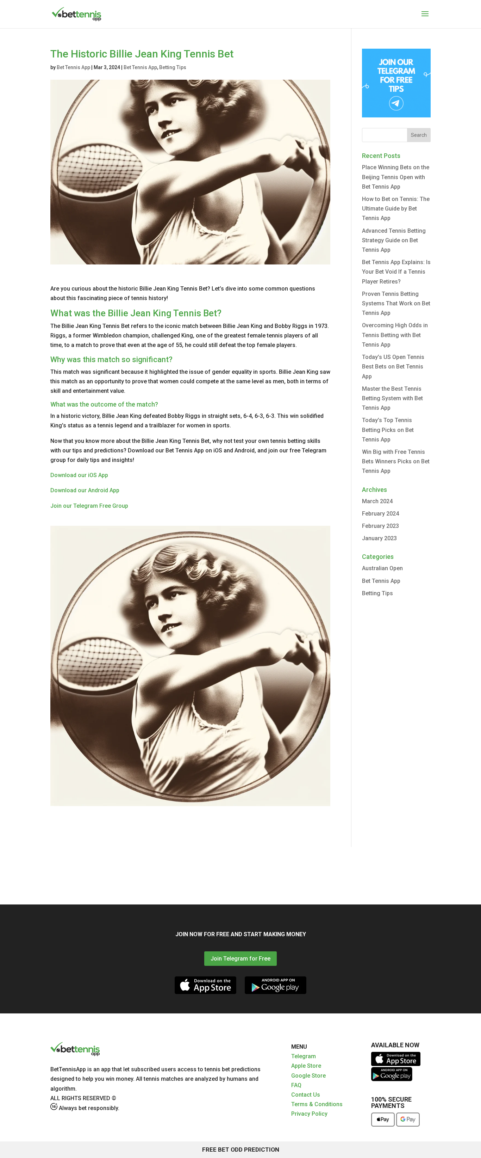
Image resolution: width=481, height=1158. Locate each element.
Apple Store (306, 1065)
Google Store (308, 1075)
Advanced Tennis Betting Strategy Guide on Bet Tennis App (394, 240)
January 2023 (379, 538)
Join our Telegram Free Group (89, 505)
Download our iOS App (79, 475)
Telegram (303, 1056)
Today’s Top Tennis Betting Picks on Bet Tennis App (388, 430)
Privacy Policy (309, 1113)
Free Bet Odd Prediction (240, 1149)
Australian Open (382, 568)
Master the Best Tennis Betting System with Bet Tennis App (392, 398)
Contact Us (305, 1094)
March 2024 (377, 501)
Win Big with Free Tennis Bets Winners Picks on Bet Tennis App (396, 461)
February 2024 (380, 513)
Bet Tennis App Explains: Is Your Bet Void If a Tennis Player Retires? (396, 272)
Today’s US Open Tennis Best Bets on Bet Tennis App (393, 366)
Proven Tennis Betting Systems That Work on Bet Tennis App (396, 303)
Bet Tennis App (73, 67)
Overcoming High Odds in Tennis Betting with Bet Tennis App (395, 335)
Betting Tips (172, 67)
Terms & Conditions (317, 1104)
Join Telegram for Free (240, 958)
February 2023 (380, 526)
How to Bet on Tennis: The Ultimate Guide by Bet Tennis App (396, 208)
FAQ (296, 1085)
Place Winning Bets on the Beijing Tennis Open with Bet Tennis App (395, 177)
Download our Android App (84, 490)
